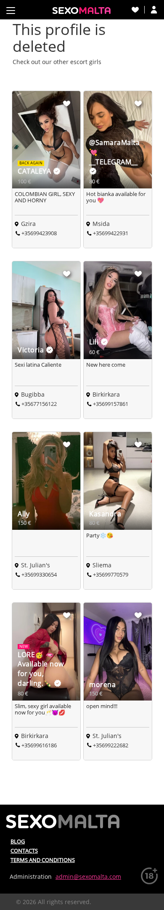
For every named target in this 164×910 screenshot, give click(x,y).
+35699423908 (39, 233)
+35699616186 (39, 745)
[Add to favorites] (66, 103)
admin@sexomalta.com (88, 876)
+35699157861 (110, 404)
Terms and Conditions (43, 860)
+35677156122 (39, 404)
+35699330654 (39, 574)
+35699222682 (110, 745)
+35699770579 (110, 574)
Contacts (24, 850)
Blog (18, 841)
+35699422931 (110, 233)
